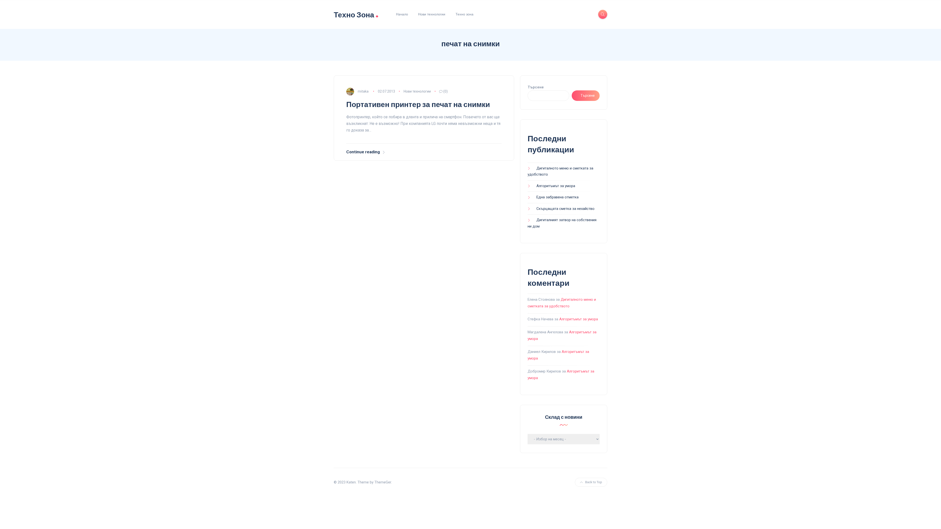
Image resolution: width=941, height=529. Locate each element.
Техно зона (464, 14)
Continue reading (363, 151)
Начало (402, 14)
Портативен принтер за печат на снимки (418, 104)
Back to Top (593, 482)
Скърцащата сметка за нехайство (565, 208)
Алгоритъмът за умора (555, 186)
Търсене (536, 87)
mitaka (363, 91)
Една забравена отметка (557, 197)
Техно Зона (356, 14)
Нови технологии (431, 14)
